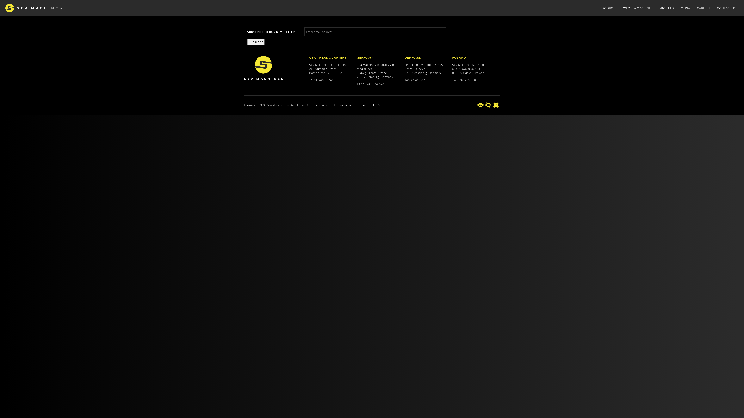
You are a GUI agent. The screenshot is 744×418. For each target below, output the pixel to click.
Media (685, 8)
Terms (362, 104)
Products (608, 8)
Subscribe (256, 42)
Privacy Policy (342, 104)
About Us (666, 8)
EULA (376, 104)
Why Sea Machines (637, 8)
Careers (703, 8)
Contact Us (726, 8)
